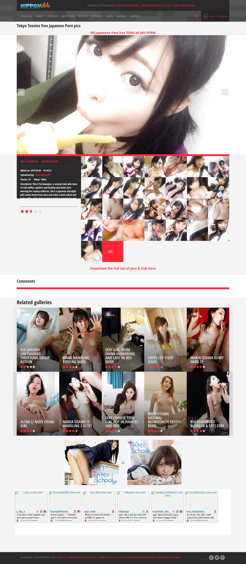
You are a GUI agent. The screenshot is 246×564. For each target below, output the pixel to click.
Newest (40, 16)
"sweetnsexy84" (42, 175)
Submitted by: (27, 175)
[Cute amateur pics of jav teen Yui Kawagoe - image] (91, 166)
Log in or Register (214, 16)
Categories (96, 16)
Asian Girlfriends (184, 5)
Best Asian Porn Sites (156, 5)
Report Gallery (50, 161)
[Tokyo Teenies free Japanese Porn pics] (35, 5)
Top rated (52, 16)
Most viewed (68, 16)
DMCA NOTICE (89, 557)
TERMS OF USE (105, 557)
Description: (26, 184)
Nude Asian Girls (128, 5)
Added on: (25, 170)
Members (135, 16)
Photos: (24, 179)
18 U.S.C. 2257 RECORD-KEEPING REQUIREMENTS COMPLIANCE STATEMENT (147, 557)
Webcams (121, 16)
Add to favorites (29, 161)
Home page (26, 16)
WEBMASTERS (75, 557)
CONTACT (61, 557)
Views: (37, 179)
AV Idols (83, 16)
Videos (109, 16)
